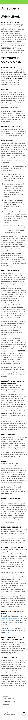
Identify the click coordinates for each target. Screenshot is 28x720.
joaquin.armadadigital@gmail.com (12, 618)
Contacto (5, 696)
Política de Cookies (8, 698)
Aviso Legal (6, 704)
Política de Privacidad (9, 701)
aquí (8, 633)
